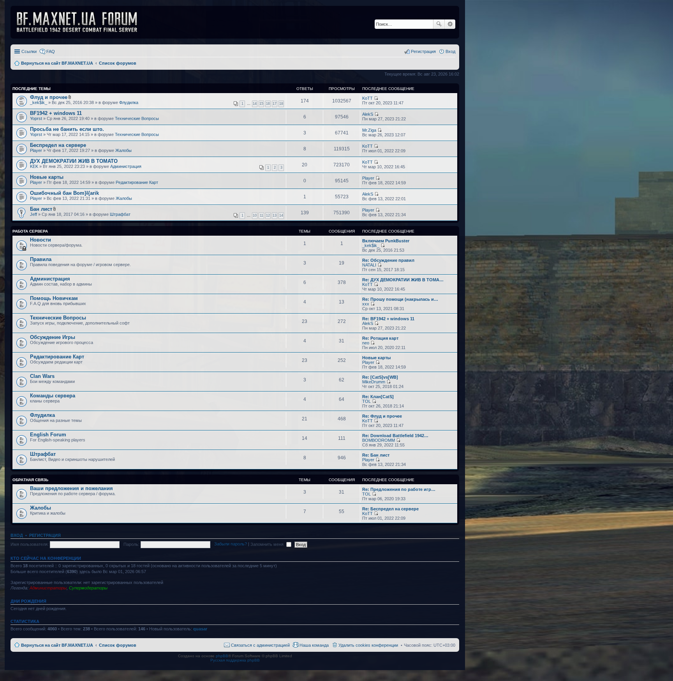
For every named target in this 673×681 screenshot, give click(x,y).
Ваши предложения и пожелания (71, 488)
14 (255, 104)
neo (365, 342)
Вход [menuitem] (450, 51)
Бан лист (41, 209)
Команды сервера (52, 396)
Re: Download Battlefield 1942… (395, 435)
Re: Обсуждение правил (388, 260)
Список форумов (117, 645)
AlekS (367, 114)
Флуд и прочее (48, 97)
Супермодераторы (88, 588)
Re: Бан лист (375, 455)
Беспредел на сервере (58, 145)
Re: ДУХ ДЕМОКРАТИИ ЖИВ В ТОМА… (403, 279)
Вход (17, 535)
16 (268, 104)
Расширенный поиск (450, 24)
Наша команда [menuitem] (314, 645)
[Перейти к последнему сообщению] (376, 98)
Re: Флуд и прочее (382, 416)
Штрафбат (120, 214)
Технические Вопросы (137, 118)
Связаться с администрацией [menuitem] (260, 645)
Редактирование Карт (137, 182)
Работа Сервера (30, 231)
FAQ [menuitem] (50, 51)
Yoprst (36, 118)
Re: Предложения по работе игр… (398, 489)
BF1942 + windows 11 (56, 113)
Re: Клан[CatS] (378, 396)
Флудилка (128, 102)
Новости (40, 240)
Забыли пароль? (230, 544)
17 (275, 104)
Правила (40, 259)
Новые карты (46, 177)
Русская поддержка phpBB (235, 660)
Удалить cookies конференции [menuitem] (368, 645)
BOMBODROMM (378, 440)
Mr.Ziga (369, 130)
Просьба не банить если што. (67, 129)
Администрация (125, 166)
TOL (366, 401)
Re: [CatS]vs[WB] (380, 377)
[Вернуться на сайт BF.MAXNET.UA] (81, 22)
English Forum (48, 435)
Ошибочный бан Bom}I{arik (64, 193)
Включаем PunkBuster (385, 240)
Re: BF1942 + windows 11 (388, 318)
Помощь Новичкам (54, 298)
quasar (200, 628)
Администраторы (48, 588)
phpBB (222, 656)
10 (255, 215)
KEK (34, 166)
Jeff (33, 214)
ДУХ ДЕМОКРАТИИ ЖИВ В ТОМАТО (74, 161)
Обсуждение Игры (52, 337)
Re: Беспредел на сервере (390, 508)
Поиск (439, 24)
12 (268, 215)
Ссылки (29, 51)
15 (261, 104)
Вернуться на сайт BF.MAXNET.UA (57, 645)
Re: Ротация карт (380, 338)
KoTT (367, 98)
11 (261, 215)
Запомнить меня (267, 544)
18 (281, 104)
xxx (365, 304)
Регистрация (45, 535)
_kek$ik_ (38, 102)
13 (275, 215)
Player (36, 150)
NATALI (369, 265)
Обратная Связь (30, 480)
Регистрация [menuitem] (423, 51)
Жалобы (123, 150)
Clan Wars (42, 376)
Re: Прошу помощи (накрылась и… (400, 299)
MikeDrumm (373, 381)
